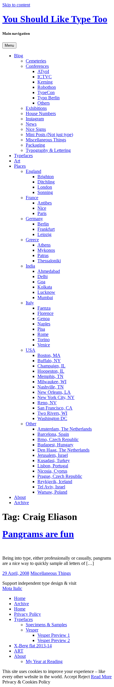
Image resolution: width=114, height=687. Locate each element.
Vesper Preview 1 (53, 635)
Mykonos (46, 250)
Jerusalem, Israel (52, 455)
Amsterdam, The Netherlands (64, 428)
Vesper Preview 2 (53, 640)
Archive (21, 502)
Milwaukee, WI (51, 381)
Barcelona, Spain (53, 434)
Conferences (37, 66)
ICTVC (44, 76)
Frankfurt (46, 229)
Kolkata (44, 286)
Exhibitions (36, 108)
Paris (41, 213)
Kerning (45, 81)
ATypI (43, 71)
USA (30, 350)
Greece (32, 239)
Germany (34, 218)
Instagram (35, 118)
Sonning (45, 192)
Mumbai (45, 297)
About (20, 497)
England (33, 171)
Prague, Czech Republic (59, 476)
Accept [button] (70, 676)
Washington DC (52, 418)
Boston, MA (49, 355)
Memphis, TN (50, 376)
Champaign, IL (51, 365)
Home (19, 598)
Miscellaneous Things (46, 139)
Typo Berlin (48, 97)
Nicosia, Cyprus (52, 471)
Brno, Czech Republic (58, 439)
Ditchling (46, 181)
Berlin (43, 223)
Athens (44, 244)
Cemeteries (36, 60)
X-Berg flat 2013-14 (33, 645)
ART (18, 650)
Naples (43, 323)
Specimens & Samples (46, 624)
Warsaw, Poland (52, 492)
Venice (43, 344)
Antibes (44, 202)
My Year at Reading (44, 661)
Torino (43, 339)
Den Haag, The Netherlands (63, 449)
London (44, 187)
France (32, 197)
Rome (43, 334)
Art (17, 160)
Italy (30, 302)
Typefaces (23, 155)
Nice (41, 208)
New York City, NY (56, 397)
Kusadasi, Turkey (53, 460)
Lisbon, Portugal (52, 465)
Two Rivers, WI (52, 413)
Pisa (41, 329)
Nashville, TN (50, 386)
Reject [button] (84, 676)
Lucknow (46, 292)
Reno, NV (47, 402)
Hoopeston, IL (50, 371)
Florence (45, 313)
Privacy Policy (27, 614)
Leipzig (44, 234)
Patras (43, 255)
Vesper (32, 629)
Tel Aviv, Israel (51, 486)
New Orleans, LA (54, 392)
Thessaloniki (49, 260)
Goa (41, 281)
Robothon (46, 87)
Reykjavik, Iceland (54, 481)
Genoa (43, 318)
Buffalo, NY (49, 360)
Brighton (45, 176)
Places (20, 166)
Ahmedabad (48, 271)
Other (31, 423)
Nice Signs (36, 129)
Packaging (35, 145)
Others (43, 102)
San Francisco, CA (54, 407)
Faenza (44, 308)
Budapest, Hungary (55, 444)
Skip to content (16, 4)
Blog (18, 55)
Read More (101, 676)
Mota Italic (12, 588)
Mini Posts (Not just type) (49, 134)
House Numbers (41, 113)
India (30, 265)
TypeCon (46, 92)
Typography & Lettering (48, 150)
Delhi (42, 276)
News (31, 124)
